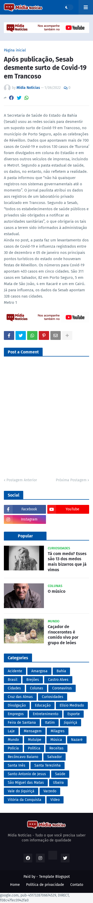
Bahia (61, 671)
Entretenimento (45, 714)
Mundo (13, 739)
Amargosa (39, 671)
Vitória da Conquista (24, 799)
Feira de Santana (22, 722)
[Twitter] (19, 97)
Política (34, 748)
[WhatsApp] (27, 97)
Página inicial (15, 50)
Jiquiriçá (70, 722)
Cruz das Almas (20, 697)
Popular (25, 535)
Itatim (50, 722)
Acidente (15, 671)
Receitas (56, 748)
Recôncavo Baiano (23, 757)
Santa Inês (16, 765)
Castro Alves (58, 679)
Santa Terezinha (47, 765)
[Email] (55, 335)
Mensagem (33, 731)
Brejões (32, 679)
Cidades (14, 688)
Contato (76, 884)
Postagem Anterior (21, 480)
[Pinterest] (44, 335)
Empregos (16, 714)
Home (15, 884)
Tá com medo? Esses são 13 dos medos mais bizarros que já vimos (67, 561)
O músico (56, 591)
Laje (11, 731)
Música (56, 739)
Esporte (73, 714)
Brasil (12, 679)
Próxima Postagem (71, 480)
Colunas (36, 688)
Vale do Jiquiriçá (21, 791)
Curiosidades (52, 697)
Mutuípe (34, 739)
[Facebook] (11, 97)
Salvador (54, 757)
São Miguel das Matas (26, 782)
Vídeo (55, 799)
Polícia (13, 748)
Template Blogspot (54, 876)
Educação (43, 705)
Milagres (58, 731)
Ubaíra (58, 782)
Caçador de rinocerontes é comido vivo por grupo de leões (63, 634)
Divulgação (17, 705)
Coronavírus (62, 688)
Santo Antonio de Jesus (27, 774)
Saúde (60, 774)
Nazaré (77, 739)
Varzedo (49, 791)
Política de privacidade (45, 884)
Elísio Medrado (72, 705)
